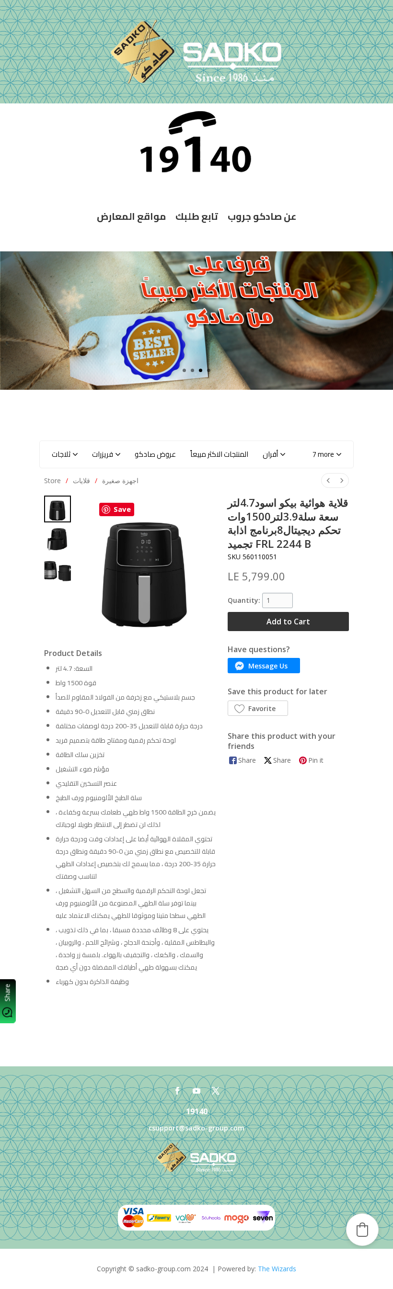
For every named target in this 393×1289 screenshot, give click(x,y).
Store (52, 480)
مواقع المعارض (131, 216)
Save (122, 509)
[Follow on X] (215, 1090)
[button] (326, 454)
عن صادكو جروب (262, 216)
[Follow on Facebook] (177, 1090)
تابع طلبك (196, 216)
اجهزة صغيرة (120, 480)
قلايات (81, 480)
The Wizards (277, 1268)
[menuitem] (328, 480)
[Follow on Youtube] (196, 1090)
